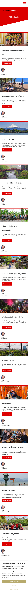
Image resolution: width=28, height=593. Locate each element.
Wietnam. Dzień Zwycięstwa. (13, 317)
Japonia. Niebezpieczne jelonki (14, 273)
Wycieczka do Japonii (10, 534)
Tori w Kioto (6, 403)
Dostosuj (14, 585)
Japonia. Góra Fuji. (9, 139)
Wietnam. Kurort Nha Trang (13, 96)
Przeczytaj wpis (7, 63)
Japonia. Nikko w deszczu (12, 183)
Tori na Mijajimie (8, 490)
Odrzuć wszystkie (14, 589)
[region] (14, 577)
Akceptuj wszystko (14, 581)
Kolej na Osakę (8, 360)
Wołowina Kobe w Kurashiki (13, 447)
